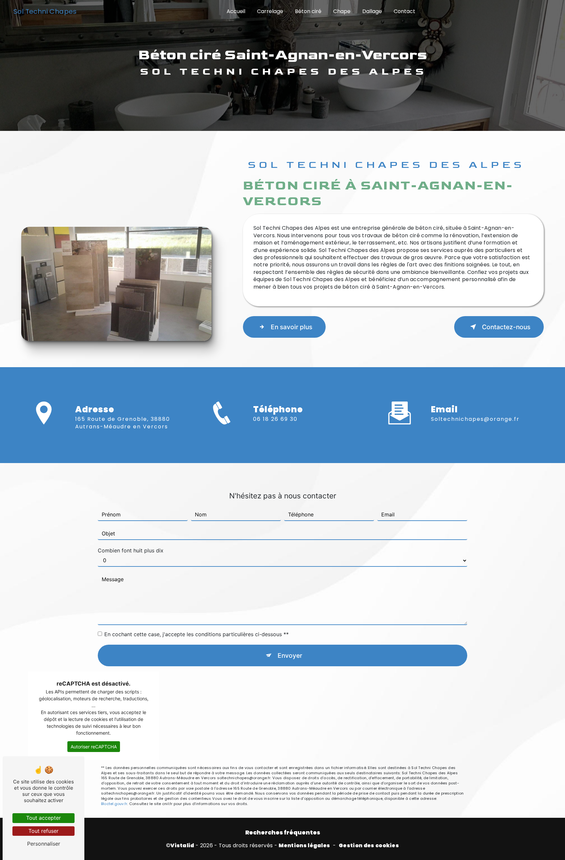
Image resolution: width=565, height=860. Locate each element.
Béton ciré (308, 11)
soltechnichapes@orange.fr (475, 419)
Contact (404, 11)
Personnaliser (43, 843)
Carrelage (270, 11)
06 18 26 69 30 (275, 419)
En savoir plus (291, 327)
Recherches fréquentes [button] (282, 832)
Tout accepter (43, 818)
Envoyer (290, 655)
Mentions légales (304, 845)
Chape (342, 11)
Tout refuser (43, 831)
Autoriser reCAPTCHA (94, 746)
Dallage (372, 11)
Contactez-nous (506, 327)
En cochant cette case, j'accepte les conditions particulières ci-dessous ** (196, 634)
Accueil (236, 11)
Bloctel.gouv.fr (114, 803)
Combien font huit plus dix (130, 550)
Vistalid (182, 845)
